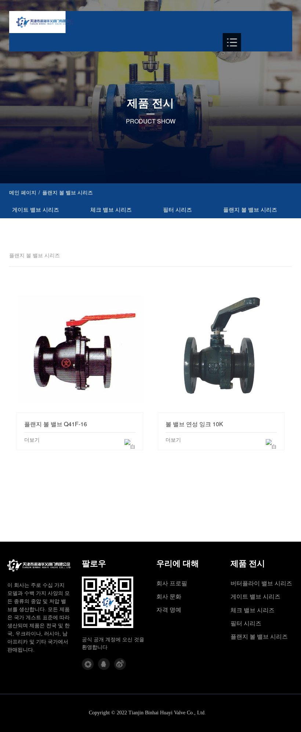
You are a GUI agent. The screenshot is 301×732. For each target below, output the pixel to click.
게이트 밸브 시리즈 (35, 209)
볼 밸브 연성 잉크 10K (221, 348)
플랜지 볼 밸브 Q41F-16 (79, 348)
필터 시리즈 (177, 209)
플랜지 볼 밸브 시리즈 (250, 209)
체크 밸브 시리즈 (111, 209)
